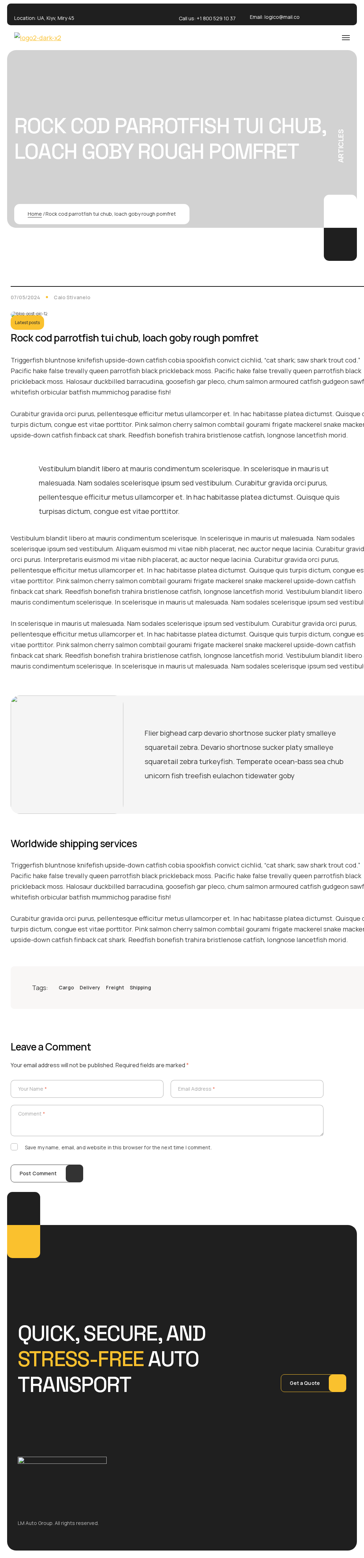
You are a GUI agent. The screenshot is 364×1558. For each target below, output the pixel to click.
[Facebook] (308, 987)
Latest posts (27, 322)
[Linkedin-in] (336, 14)
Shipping (140, 987)
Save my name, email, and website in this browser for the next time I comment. (118, 1147)
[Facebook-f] (316, 14)
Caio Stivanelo (72, 297)
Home (35, 213)
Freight (115, 987)
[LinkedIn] (337, 987)
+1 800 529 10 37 (216, 18)
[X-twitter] (326, 14)
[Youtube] (347, 14)
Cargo (66, 987)
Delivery (90, 987)
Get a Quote (305, 1383)
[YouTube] (351, 987)
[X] (323, 987)
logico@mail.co (282, 17)
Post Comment (38, 1173)
